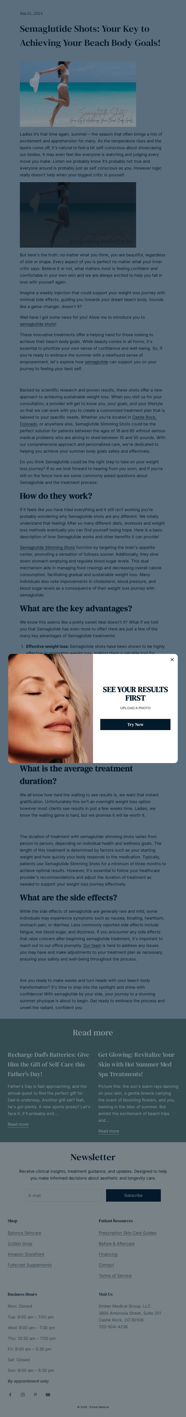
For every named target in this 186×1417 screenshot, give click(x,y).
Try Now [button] (135, 724)
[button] (172, 659)
